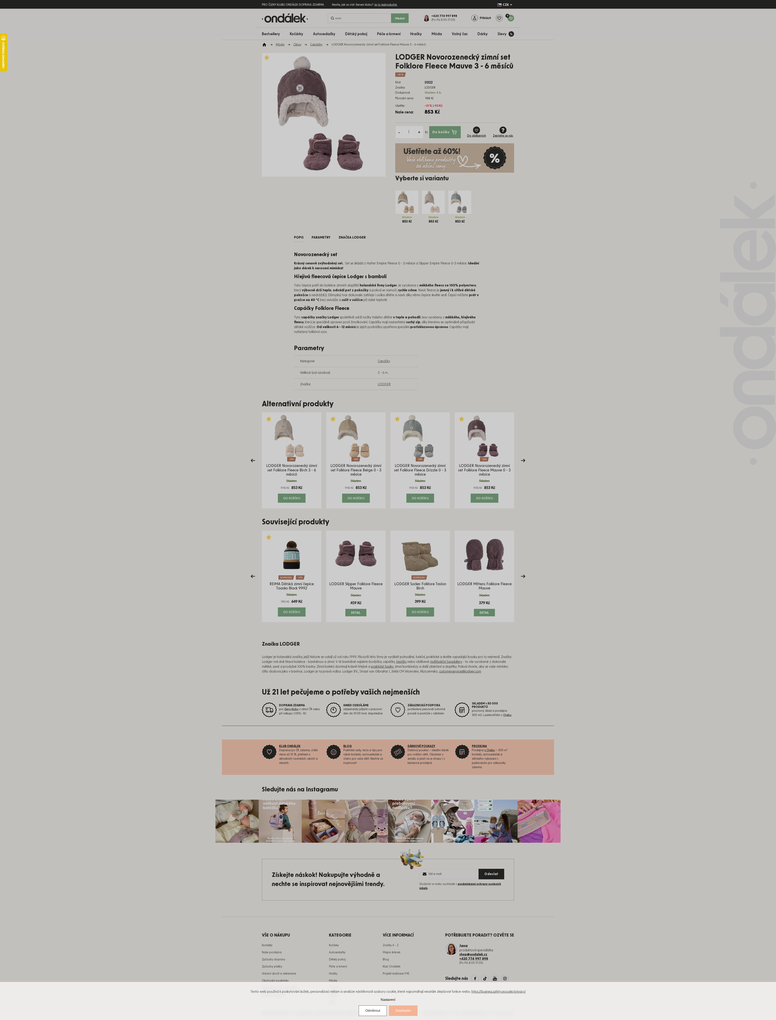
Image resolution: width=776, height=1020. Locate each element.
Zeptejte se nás (503, 135)
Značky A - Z (391, 945)
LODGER (384, 384)
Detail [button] (356, 612)
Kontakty (267, 945)
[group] (291, 460)
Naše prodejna (272, 952)
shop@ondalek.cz (473, 954)
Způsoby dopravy (273, 959)
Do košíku (440, 132)
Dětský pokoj (337, 959)
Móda (333, 980)
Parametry (321, 237)
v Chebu (489, 750)
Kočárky (334, 945)
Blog (386, 959)
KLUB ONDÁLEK (289, 746)
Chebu (507, 715)
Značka (352, 237)
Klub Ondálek (391, 966)
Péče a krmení (338, 966)
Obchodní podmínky (275, 980)
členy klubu (291, 709)
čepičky (401, 661)
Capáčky (384, 361)
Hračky (333, 973)
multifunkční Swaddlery (446, 661)
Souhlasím (403, 1010)
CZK (506, 4)
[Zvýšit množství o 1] (419, 132)
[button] (291, 494)
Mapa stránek (391, 952)
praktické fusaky (382, 666)
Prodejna (479, 746)
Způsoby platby (272, 966)
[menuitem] (273, 34)
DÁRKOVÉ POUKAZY (421, 746)
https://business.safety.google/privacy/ (498, 991)
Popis (299, 237)
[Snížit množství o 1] (399, 132)
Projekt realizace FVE (396, 973)
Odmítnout (372, 1010)
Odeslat (491, 874)
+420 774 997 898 (473, 958)
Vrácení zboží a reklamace (279, 973)
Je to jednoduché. (385, 4)
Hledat (400, 18)
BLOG (347, 746)
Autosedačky (337, 952)
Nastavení (388, 999)
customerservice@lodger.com (460, 671)
